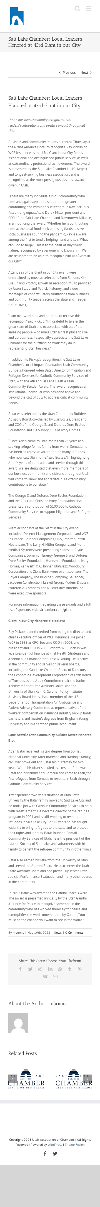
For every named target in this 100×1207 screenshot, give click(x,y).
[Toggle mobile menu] (89, 8)
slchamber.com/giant (55, 609)
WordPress (55, 1144)
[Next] (87, 1079)
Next (84, 72)
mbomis (18, 932)
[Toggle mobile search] (77, 8)
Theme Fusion (75, 1144)
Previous (69, 72)
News (58, 932)
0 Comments (74, 932)
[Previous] (12, 1079)
